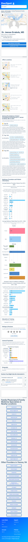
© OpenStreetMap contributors (13, 15)
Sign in (3, 531)
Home (2, 11)
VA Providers (8, 11)
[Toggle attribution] (2, 15)
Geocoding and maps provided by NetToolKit (11, 536)
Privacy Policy (17, 531)
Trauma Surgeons (14, 514)
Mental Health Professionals (14, 479)
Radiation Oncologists (14, 504)
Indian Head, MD (14, 431)
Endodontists (14, 472)
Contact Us (16, 522)
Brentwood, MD (14, 445)
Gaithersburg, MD (14, 441)
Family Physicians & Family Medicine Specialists (12, 11)
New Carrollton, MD (14, 434)
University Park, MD (14, 448)
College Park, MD (14, 455)
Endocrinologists (14, 469)
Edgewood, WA (14, 424)
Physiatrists (14, 501)
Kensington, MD (14, 427)
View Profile (20, 377)
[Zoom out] (25, 17)
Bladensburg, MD (14, 417)
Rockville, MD (14, 407)
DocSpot (6, 3)
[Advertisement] (14, 53)
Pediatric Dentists (14, 490)
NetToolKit (5, 15)
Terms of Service (17, 534)
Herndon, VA (14, 414)
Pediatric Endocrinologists (14, 494)
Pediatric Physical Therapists (14, 497)
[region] (14, 19)
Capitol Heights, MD (14, 458)
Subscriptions (4, 526)
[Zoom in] (25, 15)
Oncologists (14, 487)
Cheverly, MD (14, 452)
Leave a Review (23, 329)
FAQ (15, 524)
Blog (3, 524)
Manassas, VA (14, 438)
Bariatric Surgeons (14, 465)
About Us (4, 522)
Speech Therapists (14, 511)
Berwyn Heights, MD (14, 410)
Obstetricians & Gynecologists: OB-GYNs (14, 483)
